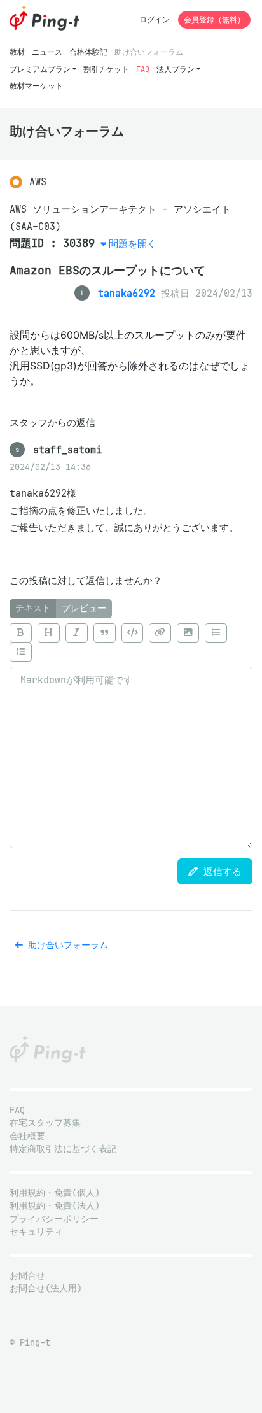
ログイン (154, 19)
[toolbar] (131, 642)
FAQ (142, 69)
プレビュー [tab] (84, 608)
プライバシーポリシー (54, 1219)
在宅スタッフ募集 (45, 1123)
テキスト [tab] (33, 608)
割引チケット (106, 69)
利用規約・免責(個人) (55, 1193)
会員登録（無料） (214, 19)
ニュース (47, 52)
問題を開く (132, 244)
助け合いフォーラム (148, 52)
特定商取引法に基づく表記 (63, 1149)
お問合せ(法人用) (46, 1288)
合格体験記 (88, 52)
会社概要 (27, 1136)
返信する (220, 871)
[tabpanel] (131, 733)
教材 (17, 52)
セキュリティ (36, 1231)
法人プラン (175, 69)
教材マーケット (36, 85)
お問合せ (27, 1275)
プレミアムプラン (40, 69)
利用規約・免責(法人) (55, 1205)
